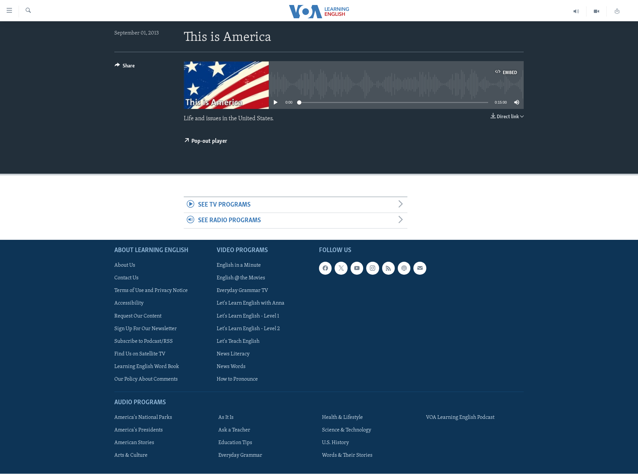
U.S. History (335, 443)
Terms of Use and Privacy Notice (151, 291)
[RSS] (388, 268)
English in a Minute (239, 265)
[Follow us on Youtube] (357, 268)
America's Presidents (138, 430)
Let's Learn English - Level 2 (248, 329)
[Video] (596, 11)
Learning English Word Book (146, 366)
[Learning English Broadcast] (576, 11)
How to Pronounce (237, 379)
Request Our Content (137, 316)
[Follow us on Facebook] (325, 268)
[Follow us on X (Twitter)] (341, 268)
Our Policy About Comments (146, 379)
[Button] (125, 67)
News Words (231, 366)
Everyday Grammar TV (242, 291)
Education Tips (235, 443)
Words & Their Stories (347, 455)
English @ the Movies (241, 278)
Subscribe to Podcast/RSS (143, 341)
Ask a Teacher (234, 430)
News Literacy (233, 354)
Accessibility (129, 303)
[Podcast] (404, 268)
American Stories (134, 443)
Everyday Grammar (240, 455)
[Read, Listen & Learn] (617, 11)
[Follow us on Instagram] (372, 268)
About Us (124, 265)
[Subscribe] (419, 268)
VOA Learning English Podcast (460, 418)
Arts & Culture (131, 455)
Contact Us (126, 278)
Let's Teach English (238, 341)
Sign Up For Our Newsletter (145, 329)
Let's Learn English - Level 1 (248, 316)
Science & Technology (346, 430)
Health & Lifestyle (342, 418)
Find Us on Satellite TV (139, 354)
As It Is (226, 418)
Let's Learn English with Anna (250, 303)
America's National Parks (143, 418)
